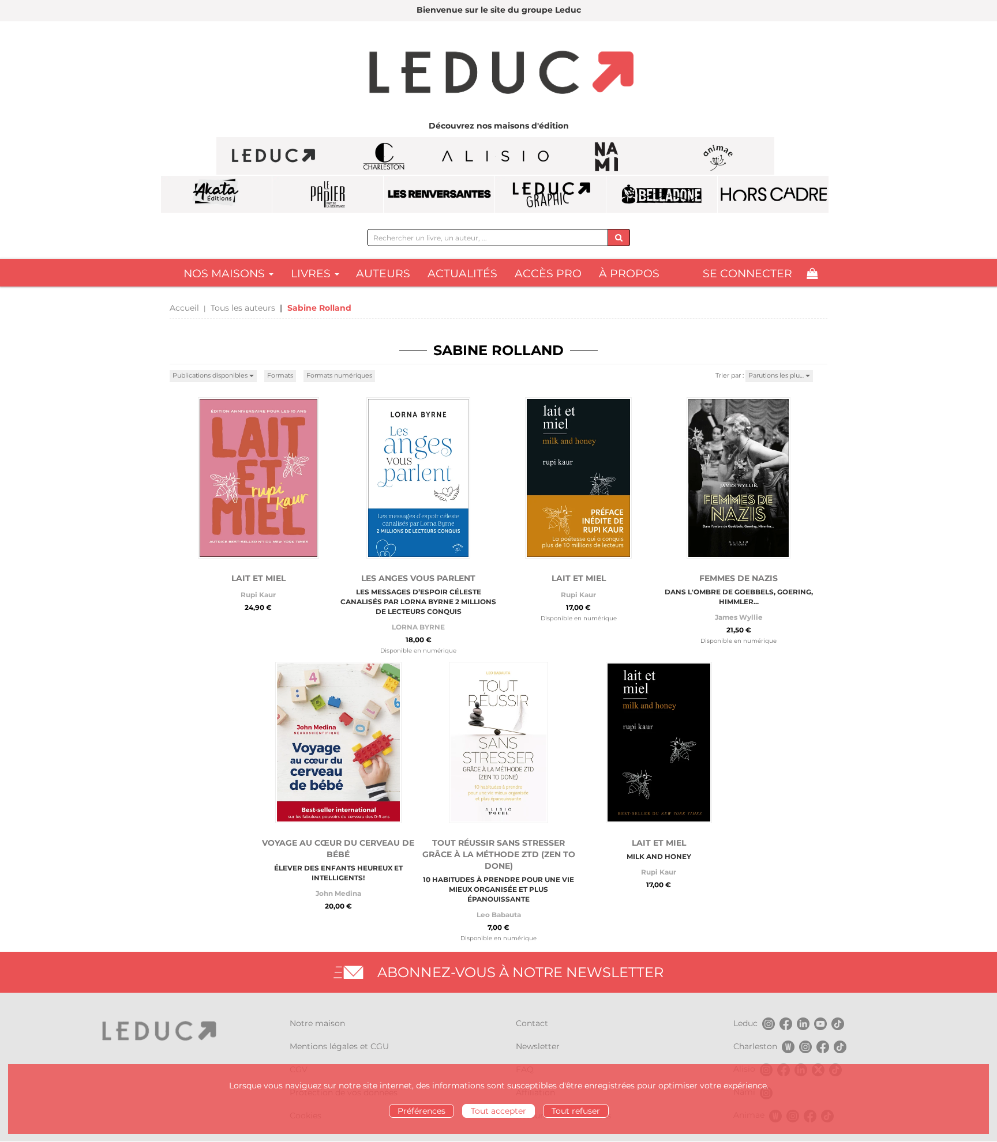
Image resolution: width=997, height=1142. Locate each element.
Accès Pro (548, 273)
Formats (280, 375)
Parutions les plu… (776, 375)
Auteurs (383, 273)
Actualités (462, 273)
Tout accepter (498, 1111)
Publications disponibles (211, 375)
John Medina (338, 893)
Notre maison (317, 1023)
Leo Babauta (499, 914)
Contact (532, 1023)
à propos (629, 273)
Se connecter (747, 273)
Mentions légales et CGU (339, 1046)
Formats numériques (339, 375)
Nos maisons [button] (225, 273)
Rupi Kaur (258, 594)
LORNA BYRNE (418, 627)
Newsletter (538, 1046)
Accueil (184, 308)
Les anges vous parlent (418, 578)
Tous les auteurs (243, 308)
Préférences (421, 1111)
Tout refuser (576, 1111)
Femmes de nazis (738, 578)
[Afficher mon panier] (812, 273)
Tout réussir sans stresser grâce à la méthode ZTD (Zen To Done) (498, 854)
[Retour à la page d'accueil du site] (498, 74)
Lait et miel (258, 578)
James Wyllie (739, 617)
